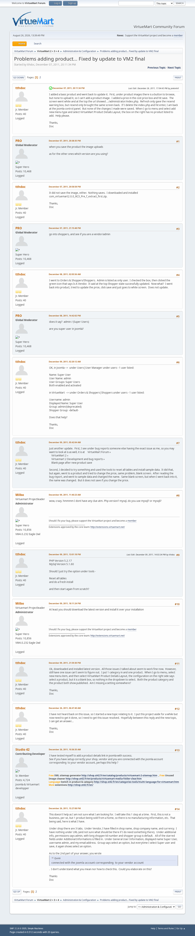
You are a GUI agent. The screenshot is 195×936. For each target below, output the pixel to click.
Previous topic (157, 67)
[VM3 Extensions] (16, 538)
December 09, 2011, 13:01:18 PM (65, 554)
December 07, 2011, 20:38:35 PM (65, 140)
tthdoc (20, 88)
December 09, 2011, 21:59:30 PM (65, 662)
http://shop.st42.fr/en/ (80, 785)
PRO (18, 141)
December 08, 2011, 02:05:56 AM (65, 274)
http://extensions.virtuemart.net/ (107, 527)
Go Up (16, 891)
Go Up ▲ (180, 928)
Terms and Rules (166, 928)
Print (178, 77)
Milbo (19, 495)
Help (153, 928)
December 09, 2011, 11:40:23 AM (65, 494)
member (178, 35)
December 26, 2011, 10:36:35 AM (65, 749)
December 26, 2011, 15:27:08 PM (65, 808)
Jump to (132, 906)
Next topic (174, 67)
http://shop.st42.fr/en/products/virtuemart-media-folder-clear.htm (104, 778)
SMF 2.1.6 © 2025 (18, 928)
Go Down (18, 77)
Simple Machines (35, 928)
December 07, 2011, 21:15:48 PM (65, 228)
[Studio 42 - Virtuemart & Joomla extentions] (16, 792)
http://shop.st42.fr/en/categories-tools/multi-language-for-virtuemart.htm (136, 781)
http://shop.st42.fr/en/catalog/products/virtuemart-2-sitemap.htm (119, 775)
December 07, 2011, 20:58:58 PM (65, 186)
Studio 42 (22, 749)
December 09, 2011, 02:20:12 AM (65, 361)
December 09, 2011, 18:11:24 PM (65, 603)
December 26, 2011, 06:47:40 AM (65, 708)
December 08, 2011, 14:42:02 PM (65, 315)
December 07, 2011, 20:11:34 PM (69, 88)
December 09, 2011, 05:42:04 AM (65, 442)
